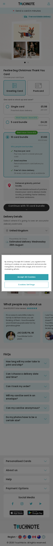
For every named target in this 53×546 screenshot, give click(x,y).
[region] (26, 272)
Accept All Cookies (26, 277)
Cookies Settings (26, 284)
